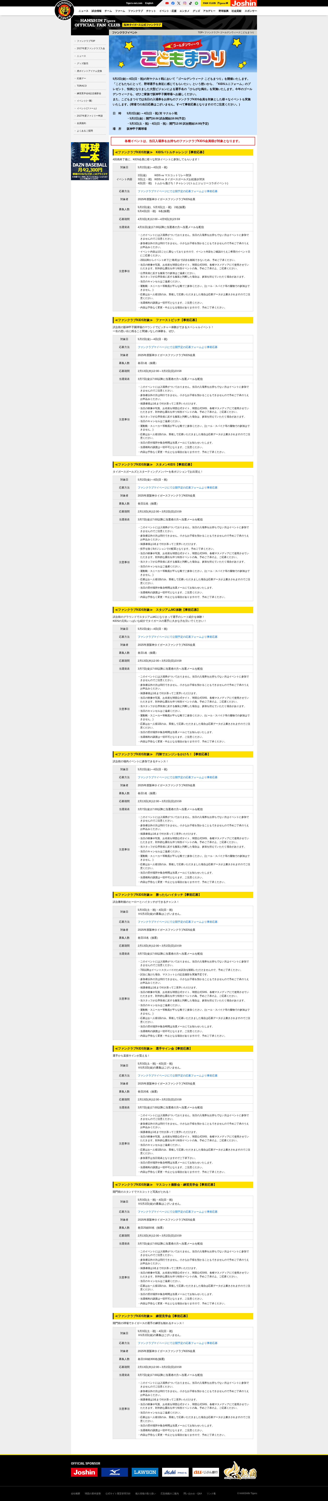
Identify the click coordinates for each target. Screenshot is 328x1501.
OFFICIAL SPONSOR (85, 1463)
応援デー (81, 78)
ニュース (81, 56)
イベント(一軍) (84, 100)
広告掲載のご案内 (170, 1493)
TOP (200, 32)
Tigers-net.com (134, 3)
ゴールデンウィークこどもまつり (237, 32)
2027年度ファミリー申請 (90, 115)
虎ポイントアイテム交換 (89, 71)
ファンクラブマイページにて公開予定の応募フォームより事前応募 (178, 191)
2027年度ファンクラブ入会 (91, 48)
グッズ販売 (82, 63)
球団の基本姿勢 (93, 1493)
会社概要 (75, 1493)
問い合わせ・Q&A (193, 1493)
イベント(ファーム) (87, 108)
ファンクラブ (211, 32)
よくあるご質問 (85, 130)
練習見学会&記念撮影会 (89, 93)
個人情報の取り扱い (145, 1493)
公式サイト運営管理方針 (118, 1493)
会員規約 (81, 123)
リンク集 (211, 1493)
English (149, 3)
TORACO (82, 85)
